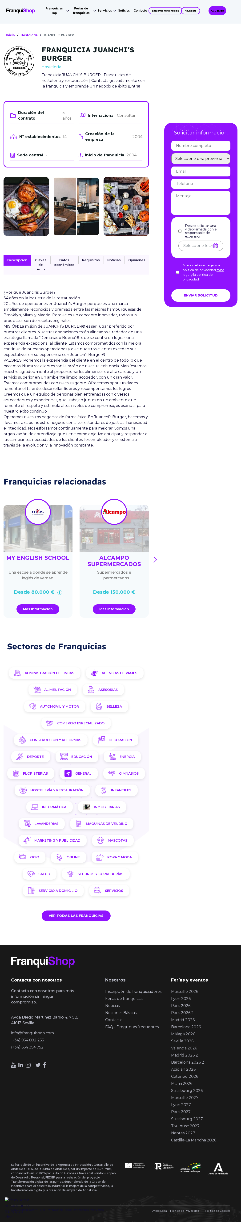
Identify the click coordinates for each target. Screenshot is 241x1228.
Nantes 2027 (183, 1133)
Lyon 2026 (181, 998)
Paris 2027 (181, 1112)
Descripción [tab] (17, 260)
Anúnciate (190, 10)
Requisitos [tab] (91, 260)
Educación (81, 757)
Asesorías (108, 690)
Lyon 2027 (181, 1105)
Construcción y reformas (55, 740)
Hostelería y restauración (57, 790)
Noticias (124, 10)
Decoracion (120, 740)
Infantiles (121, 790)
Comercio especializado (80, 723)
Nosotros (115, 980)
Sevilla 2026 (182, 1041)
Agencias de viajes (119, 673)
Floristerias (35, 773)
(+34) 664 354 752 (27, 1047)
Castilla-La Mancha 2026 (193, 1140)
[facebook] (44, 1065)
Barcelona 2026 (186, 1027)
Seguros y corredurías (100, 874)
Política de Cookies (217, 1210)
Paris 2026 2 (182, 1013)
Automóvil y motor (59, 706)
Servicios (105, 10)
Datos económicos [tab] (64, 262)
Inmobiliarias (107, 807)
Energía (127, 757)
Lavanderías (46, 824)
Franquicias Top (54, 10)
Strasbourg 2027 (187, 1119)
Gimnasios (129, 773)
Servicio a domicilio (58, 891)
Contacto (140, 10)
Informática (54, 807)
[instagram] (28, 1065)
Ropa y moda (119, 857)
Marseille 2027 (184, 1097)
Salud (44, 874)
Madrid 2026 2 (184, 1055)
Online (73, 857)
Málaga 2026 (183, 1034)
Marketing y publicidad (57, 840)
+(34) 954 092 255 (27, 1040)
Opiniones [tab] (136, 260)
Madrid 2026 (183, 1020)
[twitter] (37, 1065)
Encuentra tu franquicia (165, 10)
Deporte (35, 757)
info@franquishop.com (32, 1033)
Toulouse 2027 (185, 1126)
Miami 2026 (181, 1083)
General (83, 773)
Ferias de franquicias (81, 10)
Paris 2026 (180, 1005)
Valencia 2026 (184, 1048)
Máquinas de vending (106, 824)
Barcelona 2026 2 (187, 1062)
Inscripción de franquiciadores (133, 991)
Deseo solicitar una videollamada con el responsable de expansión (201, 231)
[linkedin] (20, 1065)
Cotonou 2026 (184, 1076)
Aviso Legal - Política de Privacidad (175, 1210)
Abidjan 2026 (183, 1069)
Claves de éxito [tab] (40, 264)
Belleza (114, 706)
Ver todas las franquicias (76, 916)
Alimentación (57, 690)
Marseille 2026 (184, 991)
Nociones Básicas (121, 1013)
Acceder (217, 10)
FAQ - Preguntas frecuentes (132, 1027)
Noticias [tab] (114, 260)
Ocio (34, 857)
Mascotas (117, 840)
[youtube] (13, 1065)
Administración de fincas (49, 673)
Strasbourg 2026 (187, 1090)
